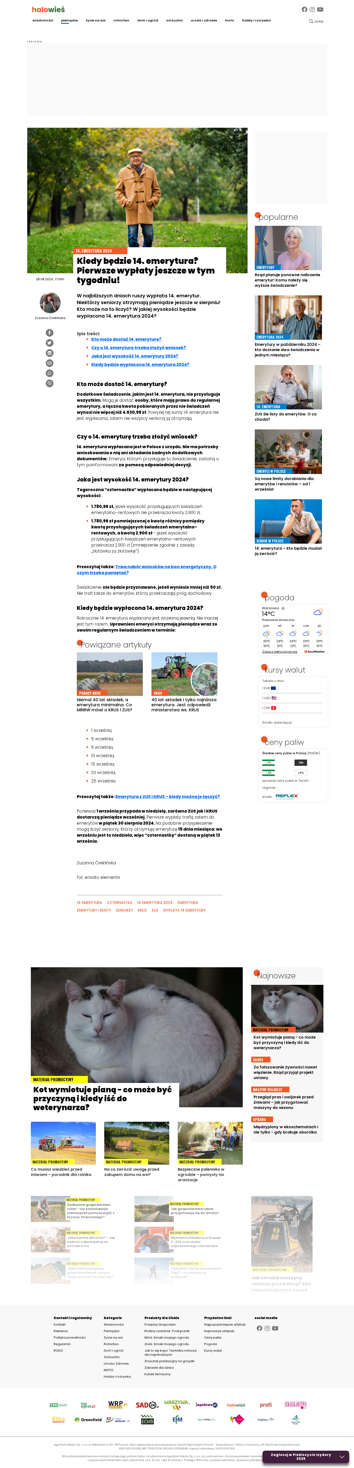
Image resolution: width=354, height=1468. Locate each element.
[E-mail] (49, 363)
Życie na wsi (95, 20)
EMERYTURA (187, 902)
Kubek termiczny (157, 1374)
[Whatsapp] (49, 373)
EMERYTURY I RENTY (94, 910)
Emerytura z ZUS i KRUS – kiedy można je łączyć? (167, 797)
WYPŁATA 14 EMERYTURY (184, 910)
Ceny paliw (213, 1337)
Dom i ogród (147, 20)
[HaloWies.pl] (48, 9)
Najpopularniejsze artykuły (225, 1324)
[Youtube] (320, 9)
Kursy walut (213, 1350)
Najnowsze (276, 975)
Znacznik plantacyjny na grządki (169, 1361)
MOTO (229, 20)
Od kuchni (174, 20)
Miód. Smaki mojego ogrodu (166, 1337)
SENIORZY (124, 910)
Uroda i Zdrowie (204, 20)
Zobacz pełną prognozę (279, 652)
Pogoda (210, 1344)
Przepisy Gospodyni (160, 1324)
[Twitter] (49, 343)
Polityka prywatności (70, 1337)
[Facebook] (305, 9)
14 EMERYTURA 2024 (155, 902)
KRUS (142, 910)
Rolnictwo (121, 20)
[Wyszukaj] (316, 21)
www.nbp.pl (283, 722)
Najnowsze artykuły (219, 1331)
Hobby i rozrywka (256, 20)
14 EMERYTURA (89, 902)
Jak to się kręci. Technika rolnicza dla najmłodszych (170, 1352)
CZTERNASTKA (119, 902)
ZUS (154, 910)
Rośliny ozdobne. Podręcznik (167, 1331)
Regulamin (62, 1344)
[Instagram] (312, 9)
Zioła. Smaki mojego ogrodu (166, 1344)
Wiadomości (43, 20)
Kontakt (60, 1324)
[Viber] (49, 383)
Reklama (61, 1331)
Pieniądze (69, 20)
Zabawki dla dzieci (159, 1367)
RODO (58, 1350)
